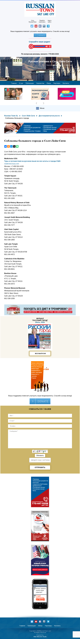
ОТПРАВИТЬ (40, 467)
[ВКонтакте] (5, 146)
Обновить (40, 455)
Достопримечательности (49, 116)
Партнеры (56, 83)
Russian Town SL (11, 116)
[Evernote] (17, 146)
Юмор (49, 83)
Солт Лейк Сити (28, 116)
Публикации (30, 83)
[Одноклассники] (8, 146)
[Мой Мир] (11, 146)
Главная (14, 83)
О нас (21, 83)
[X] (14, 146)
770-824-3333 (53, 54)
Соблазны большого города (17, 118)
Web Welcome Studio (40, 636)
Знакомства (40, 83)
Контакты (66, 83)
